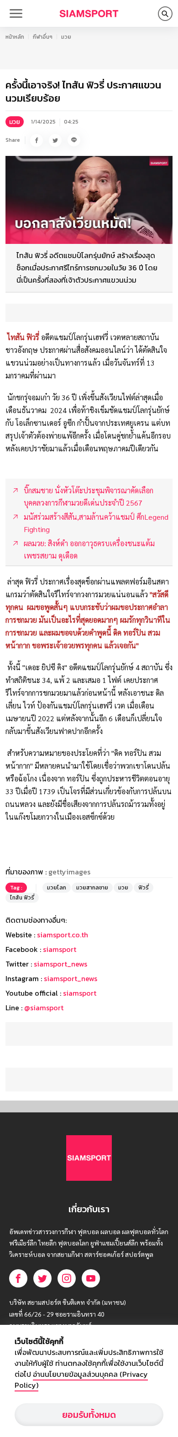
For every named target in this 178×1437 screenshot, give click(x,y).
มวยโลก (56, 888)
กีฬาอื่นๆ (42, 37)
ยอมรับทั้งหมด (89, 1414)
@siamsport (43, 1007)
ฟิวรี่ (143, 888)
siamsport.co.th (62, 934)
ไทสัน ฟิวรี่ (22, 898)
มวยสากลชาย (92, 888)
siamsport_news (60, 963)
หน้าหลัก (14, 37)
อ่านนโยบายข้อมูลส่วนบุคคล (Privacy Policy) (81, 1379)
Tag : (16, 888)
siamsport (59, 949)
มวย (66, 37)
